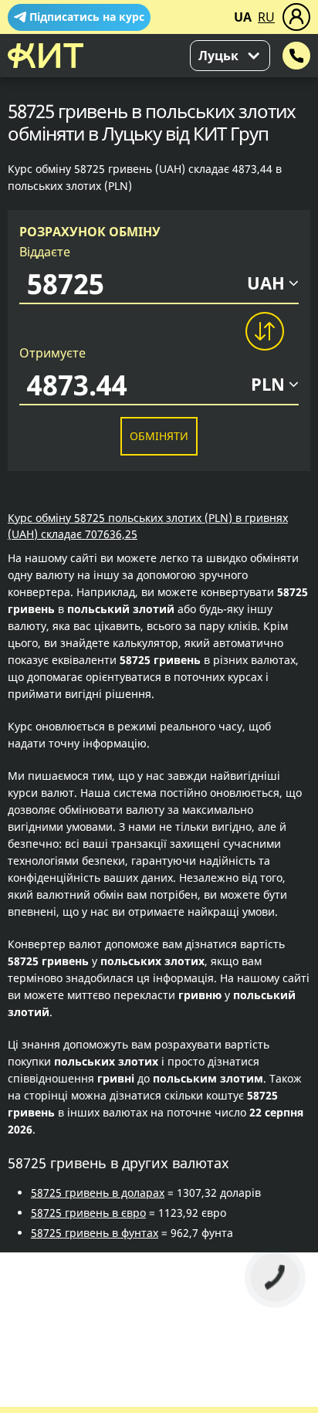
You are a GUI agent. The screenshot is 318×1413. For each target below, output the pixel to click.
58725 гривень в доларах (97, 1192)
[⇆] (264, 331)
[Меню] (296, 17)
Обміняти (159, 436)
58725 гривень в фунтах (94, 1232)
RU (266, 16)
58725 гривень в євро (88, 1212)
